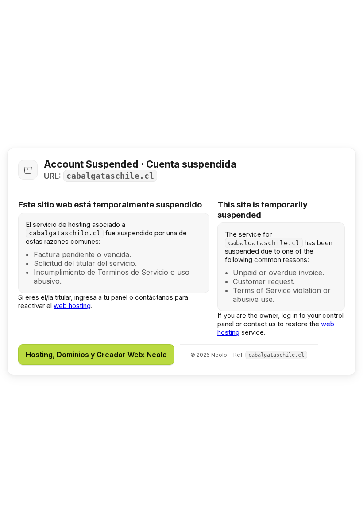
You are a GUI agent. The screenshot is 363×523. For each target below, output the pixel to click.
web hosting (72, 305)
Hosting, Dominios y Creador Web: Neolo (96, 354)
